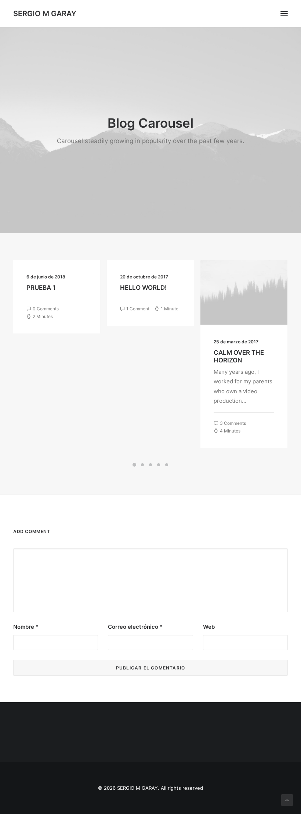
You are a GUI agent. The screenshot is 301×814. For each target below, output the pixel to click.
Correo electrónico (135, 626)
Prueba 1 (40, 287)
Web (209, 626)
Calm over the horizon (239, 356)
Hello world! (143, 287)
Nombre (26, 626)
